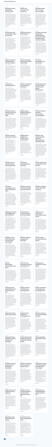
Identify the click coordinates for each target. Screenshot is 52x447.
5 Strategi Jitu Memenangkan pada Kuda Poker (25, 164)
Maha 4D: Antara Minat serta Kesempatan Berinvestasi (25, 85)
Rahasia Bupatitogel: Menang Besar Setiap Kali (40, 338)
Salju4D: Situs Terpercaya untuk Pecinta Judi (24, 10)
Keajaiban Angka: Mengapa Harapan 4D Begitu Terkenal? (25, 112)
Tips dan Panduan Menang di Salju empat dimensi (40, 239)
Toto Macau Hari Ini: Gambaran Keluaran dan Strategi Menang (10, 164)
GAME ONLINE (6, 58)
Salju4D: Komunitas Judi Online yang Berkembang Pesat (25, 289)
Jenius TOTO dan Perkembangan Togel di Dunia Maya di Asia (26, 264)
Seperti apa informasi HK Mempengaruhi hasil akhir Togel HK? (10, 61)
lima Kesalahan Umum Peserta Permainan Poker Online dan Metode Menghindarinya (40, 87)
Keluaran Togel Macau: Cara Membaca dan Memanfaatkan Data (40, 289)
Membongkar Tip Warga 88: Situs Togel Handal (40, 264)
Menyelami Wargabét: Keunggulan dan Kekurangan (25, 239)
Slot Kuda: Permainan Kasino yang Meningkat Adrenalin (41, 314)
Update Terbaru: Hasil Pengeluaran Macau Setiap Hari (10, 391)
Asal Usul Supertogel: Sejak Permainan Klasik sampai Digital (26, 61)
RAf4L (21, 35)
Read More (7, 26)
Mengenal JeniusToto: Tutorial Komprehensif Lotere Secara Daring (25, 188)
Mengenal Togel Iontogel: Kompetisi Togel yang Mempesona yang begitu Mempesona (40, 138)
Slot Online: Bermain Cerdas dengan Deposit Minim (26, 418)
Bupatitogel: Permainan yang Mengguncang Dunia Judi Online (11, 213)
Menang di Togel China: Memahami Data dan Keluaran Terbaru (26, 365)
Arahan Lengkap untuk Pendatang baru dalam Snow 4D (40, 164)
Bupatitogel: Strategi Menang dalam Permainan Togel (10, 10)
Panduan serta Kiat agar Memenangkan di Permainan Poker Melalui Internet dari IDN (25, 393)
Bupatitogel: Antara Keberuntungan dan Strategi (10, 418)
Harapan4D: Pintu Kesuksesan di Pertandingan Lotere (25, 314)
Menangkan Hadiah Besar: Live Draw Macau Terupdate (40, 10)
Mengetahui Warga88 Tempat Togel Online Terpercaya (40, 188)
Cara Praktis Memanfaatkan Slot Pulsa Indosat (40, 61)
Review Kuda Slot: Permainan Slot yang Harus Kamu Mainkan (25, 213)
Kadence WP (34, 444)
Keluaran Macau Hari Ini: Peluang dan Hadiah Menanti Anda (10, 34)
